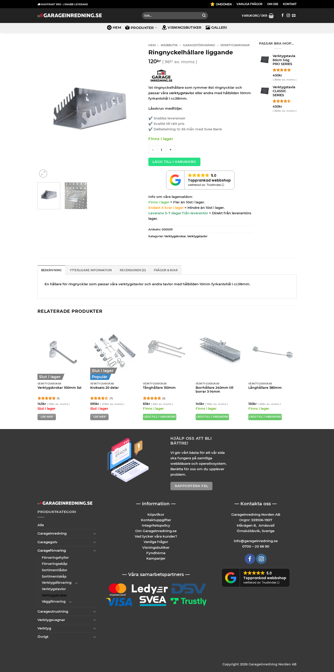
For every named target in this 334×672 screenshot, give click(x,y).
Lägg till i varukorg (174, 162)
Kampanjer (155, 558)
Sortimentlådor (54, 570)
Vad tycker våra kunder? (156, 536)
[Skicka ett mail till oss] (293, 16)
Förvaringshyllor (55, 557)
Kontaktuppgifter (156, 520)
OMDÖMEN (224, 4)
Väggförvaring (54, 601)
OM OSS (272, 4)
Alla (40, 525)
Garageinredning (52, 533)
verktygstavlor (181, 93)
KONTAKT (290, 4)
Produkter (142, 27)
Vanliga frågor (156, 542)
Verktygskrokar (235, 45)
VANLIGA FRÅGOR (249, 4)
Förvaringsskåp (54, 564)
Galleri (219, 27)
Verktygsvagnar (51, 620)
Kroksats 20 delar (104, 387)
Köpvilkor (155, 514)
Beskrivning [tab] (51, 270)
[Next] (134, 110)
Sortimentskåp (54, 576)
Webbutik (169, 45)
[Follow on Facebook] (282, 16)
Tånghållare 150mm (159, 387)
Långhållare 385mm (265, 387)
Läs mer (47, 416)
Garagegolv (47, 542)
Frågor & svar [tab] (166, 270)
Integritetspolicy (156, 525)
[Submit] (203, 15)
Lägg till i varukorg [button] (160, 416)
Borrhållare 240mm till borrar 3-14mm (214, 390)
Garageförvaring (199, 45)
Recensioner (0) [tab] (133, 270)
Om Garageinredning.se (156, 531)
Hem (117, 27)
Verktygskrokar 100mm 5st (59, 387)
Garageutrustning (52, 611)
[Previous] (45, 110)
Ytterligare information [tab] (91, 270)
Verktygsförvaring (57, 582)
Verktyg (44, 628)
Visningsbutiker (185, 27)
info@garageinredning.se (256, 541)
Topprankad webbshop (209, 180)
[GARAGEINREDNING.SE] (69, 15)
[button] (258, 16)
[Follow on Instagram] (288, 16)
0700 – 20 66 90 (255, 546)
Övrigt (42, 636)
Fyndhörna (155, 553)
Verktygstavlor (197, 236)
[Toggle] (94, 533)
